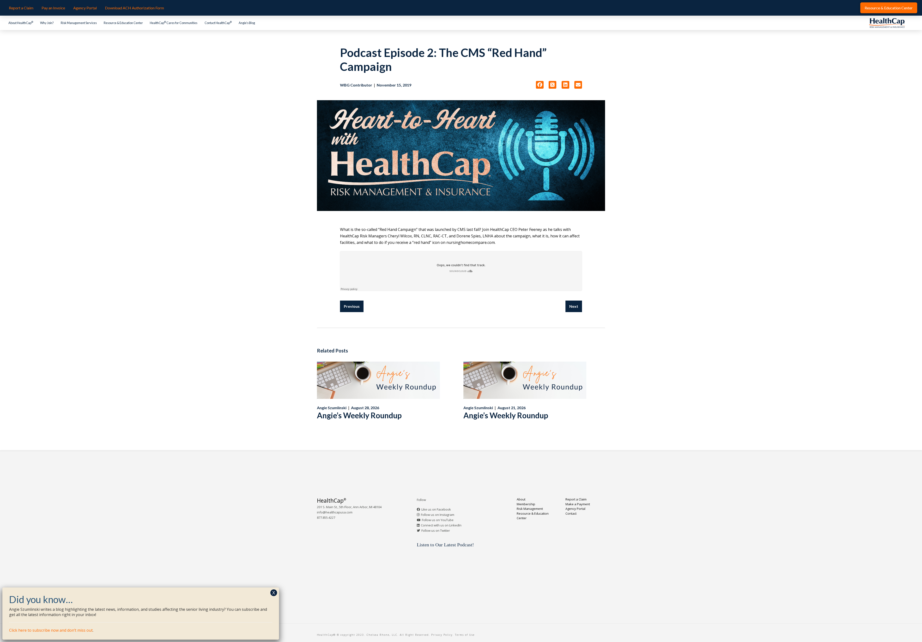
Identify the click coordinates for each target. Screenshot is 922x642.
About (521, 499)
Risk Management (530, 508)
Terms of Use (465, 634)
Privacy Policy (442, 634)
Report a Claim (576, 499)
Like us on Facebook (436, 509)
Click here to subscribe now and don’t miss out (51, 630)
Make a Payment (577, 504)
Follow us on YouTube (438, 520)
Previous (352, 306)
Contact (570, 513)
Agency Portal (575, 508)
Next (573, 306)
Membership (526, 504)
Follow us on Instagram (437, 514)
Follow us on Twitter (435, 530)
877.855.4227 (326, 517)
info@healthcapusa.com (334, 512)
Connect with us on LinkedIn (441, 525)
